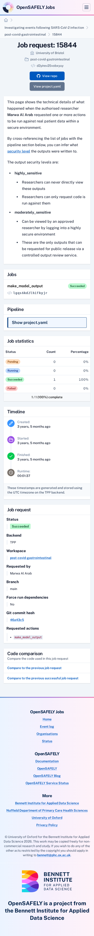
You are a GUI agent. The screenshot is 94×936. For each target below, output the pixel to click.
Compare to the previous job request (34, 668)
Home (47, 719)
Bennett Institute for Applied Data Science (47, 803)
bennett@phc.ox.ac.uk (53, 855)
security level (18, 151)
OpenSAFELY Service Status (47, 783)
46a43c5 (17, 620)
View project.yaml (47, 86)
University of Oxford (47, 818)
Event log (47, 726)
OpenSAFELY (47, 768)
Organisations (47, 734)
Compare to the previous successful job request (42, 678)
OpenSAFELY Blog (47, 776)
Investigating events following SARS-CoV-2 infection (44, 27)
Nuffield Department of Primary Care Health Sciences (47, 810)
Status (47, 741)
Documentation (47, 761)
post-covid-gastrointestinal (25, 34)
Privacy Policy (47, 825)
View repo (49, 76)
